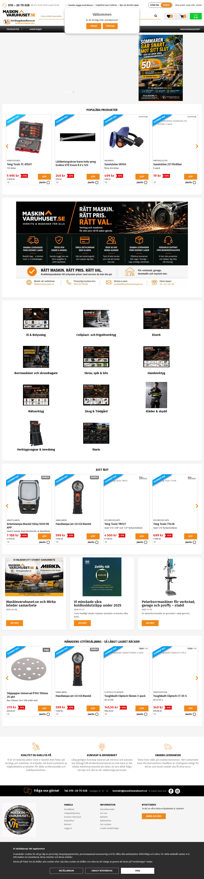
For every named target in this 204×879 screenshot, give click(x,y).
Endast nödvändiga (102, 870)
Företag (110, 26)
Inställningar (66, 870)
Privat (94, 26)
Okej (137, 870)
